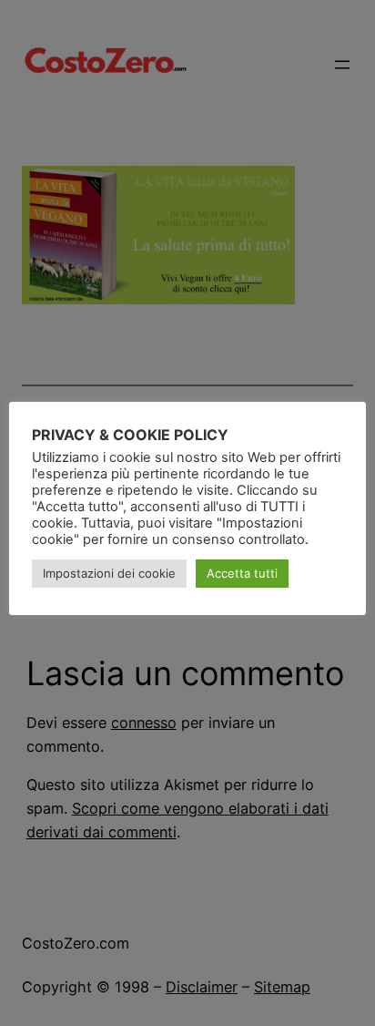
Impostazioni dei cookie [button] (109, 573)
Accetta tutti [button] (242, 573)
